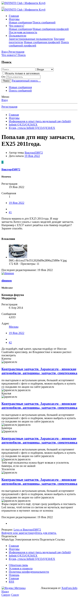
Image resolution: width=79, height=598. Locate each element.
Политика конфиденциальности (29, 571)
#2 (10, 342)
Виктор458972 (34, 152)
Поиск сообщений (44, 22)
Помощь (14, 575)
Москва (13, 326)
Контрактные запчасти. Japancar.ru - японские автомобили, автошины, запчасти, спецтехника (39, 371)
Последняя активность (23, 32)
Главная (14, 15)
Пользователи (17, 35)
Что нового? (16, 25)
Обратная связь (18, 565)
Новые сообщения (20, 22)
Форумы (14, 19)
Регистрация (9, 106)
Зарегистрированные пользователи (31, 38)
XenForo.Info (69, 588)
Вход (4, 100)
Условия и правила (21, 568)
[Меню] (2, 7)
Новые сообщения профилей (51, 29)
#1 (10, 212)
